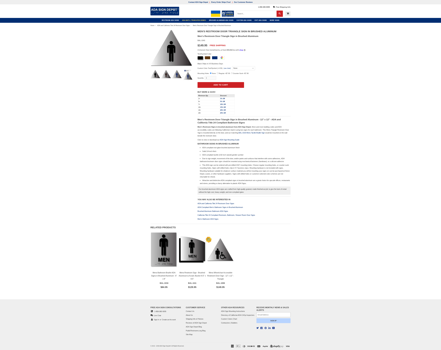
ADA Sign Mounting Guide (229, 140)
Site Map (189, 334)
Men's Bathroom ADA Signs (208, 219)
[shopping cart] (288, 13)
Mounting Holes (203, 73)
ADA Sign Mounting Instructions (233, 311)
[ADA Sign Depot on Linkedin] (269, 328)
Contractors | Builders (229, 323)
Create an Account (169, 320)
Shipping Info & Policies (194, 319)
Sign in (156, 320)
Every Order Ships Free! (221, 2)
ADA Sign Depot (165, 346)
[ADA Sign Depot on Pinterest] (265, 328)
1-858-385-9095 (264, 7)
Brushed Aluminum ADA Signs (221, 20)
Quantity (201, 78)
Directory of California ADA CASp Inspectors (237, 315)
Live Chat (157, 315)
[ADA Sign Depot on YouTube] (273, 328)
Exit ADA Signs (261, 20)
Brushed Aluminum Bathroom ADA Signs (213, 211)
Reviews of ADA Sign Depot (196, 323)
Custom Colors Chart (229, 319)
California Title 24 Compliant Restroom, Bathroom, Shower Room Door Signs (226, 215)
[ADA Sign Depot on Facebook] (261, 328)
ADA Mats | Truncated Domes (194, 20)
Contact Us (190, 311)
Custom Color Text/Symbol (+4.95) (210, 68)
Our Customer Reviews (243, 2)
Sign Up (273, 321)
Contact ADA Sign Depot (198, 2)
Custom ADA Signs (244, 20)
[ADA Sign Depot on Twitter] (257, 328)
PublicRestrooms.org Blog (195, 331)
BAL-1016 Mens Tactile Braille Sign (252, 133)
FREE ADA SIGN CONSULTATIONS (165, 307)
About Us (189, 315)
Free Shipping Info (283, 7)
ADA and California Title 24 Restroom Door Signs (173, 25)
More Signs (274, 20)
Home (152, 25)
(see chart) (227, 68)
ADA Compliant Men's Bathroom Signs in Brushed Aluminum (220, 207)
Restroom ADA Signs (170, 20)
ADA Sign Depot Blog (194, 327)
